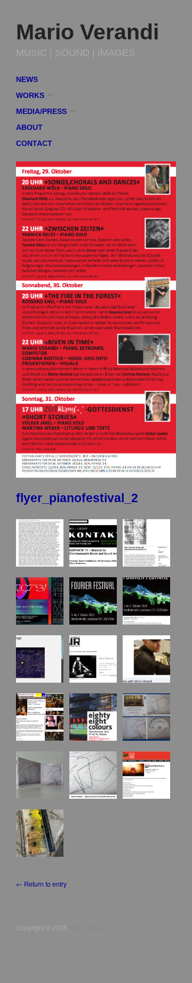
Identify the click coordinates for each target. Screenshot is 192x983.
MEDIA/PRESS (41, 112)
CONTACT (34, 144)
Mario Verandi (87, 32)
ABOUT (29, 128)
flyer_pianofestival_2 (77, 498)
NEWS (27, 80)
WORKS (30, 96)
